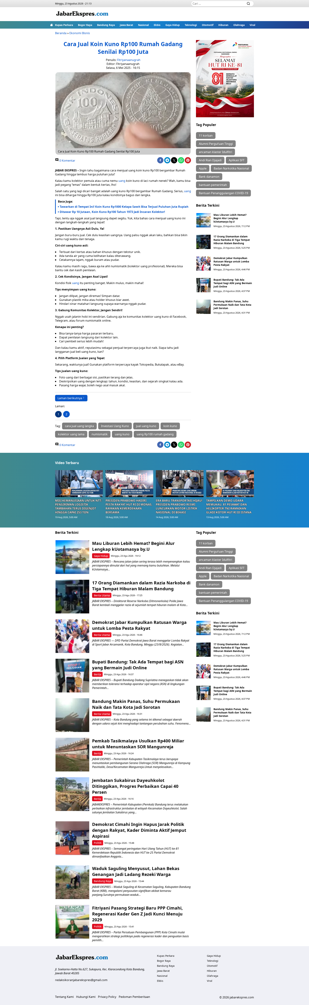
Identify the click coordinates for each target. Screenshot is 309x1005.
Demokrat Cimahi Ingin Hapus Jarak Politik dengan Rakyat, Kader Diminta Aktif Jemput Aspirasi (139, 830)
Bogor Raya (85, 25)
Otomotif (207, 25)
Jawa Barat (126, 25)
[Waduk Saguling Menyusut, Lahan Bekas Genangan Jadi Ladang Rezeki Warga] (72, 882)
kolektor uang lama (71, 434)
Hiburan (223, 25)
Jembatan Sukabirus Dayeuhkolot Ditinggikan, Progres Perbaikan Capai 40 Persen (135, 786)
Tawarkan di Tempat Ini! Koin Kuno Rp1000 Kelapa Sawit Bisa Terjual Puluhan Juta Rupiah (124, 207)
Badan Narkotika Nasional (231, 168)
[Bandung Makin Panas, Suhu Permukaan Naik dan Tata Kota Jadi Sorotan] (203, 307)
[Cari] (248, 3)
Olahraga (239, 25)
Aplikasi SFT (236, 160)
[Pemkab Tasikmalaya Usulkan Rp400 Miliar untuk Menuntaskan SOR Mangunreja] (72, 755)
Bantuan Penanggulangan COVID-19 (223, 193)
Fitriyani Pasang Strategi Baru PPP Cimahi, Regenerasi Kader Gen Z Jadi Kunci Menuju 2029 (137, 914)
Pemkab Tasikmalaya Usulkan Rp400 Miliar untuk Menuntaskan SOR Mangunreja (138, 744)
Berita (97, 674)
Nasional (143, 25)
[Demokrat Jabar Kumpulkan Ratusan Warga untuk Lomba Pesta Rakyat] (203, 263)
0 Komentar (67, 160)
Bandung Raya (106, 25)
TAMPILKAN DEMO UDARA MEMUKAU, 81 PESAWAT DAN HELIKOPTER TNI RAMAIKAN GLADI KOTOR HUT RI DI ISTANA (228, 506)
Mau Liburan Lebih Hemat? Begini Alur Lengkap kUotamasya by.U (230, 218)
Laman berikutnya (70, 398)
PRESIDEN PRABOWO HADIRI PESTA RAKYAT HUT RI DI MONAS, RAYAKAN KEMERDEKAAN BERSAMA (129, 506)
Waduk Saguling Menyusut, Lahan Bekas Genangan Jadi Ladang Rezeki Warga (135, 871)
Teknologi (191, 25)
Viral (252, 25)
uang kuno (122, 434)
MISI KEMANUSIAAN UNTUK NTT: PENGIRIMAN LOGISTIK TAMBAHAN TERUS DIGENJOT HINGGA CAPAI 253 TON (78, 506)
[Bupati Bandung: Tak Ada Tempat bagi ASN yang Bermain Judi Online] (203, 285)
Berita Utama (102, 595)
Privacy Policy (107, 997)
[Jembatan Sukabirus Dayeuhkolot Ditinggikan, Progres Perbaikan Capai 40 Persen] (72, 794)
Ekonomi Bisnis (79, 33)
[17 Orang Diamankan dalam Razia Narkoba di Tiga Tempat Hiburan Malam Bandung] (203, 242)
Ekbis (157, 25)
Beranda (61, 33)
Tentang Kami (64, 997)
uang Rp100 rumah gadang (155, 434)
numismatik (100, 434)
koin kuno (170, 426)
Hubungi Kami (85, 997)
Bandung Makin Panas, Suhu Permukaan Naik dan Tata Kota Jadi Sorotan (232, 305)
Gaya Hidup (172, 25)
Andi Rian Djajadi (210, 160)
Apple (203, 168)
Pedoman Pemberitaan (134, 997)
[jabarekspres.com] (82, 14)
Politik (98, 842)
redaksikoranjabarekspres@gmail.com (81, 980)
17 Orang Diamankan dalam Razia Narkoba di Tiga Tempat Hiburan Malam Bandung (232, 240)
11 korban (206, 135)
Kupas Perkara (64, 25)
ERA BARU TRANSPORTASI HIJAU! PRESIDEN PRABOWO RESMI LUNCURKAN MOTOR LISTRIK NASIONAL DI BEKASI (179, 506)
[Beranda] (51, 25)
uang (121, 181)
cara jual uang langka (79, 426)
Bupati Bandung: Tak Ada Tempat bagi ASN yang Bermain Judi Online (233, 283)
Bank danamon (209, 177)
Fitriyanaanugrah (128, 60)
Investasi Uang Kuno (115, 426)
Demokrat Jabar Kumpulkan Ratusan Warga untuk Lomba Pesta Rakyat (231, 261)
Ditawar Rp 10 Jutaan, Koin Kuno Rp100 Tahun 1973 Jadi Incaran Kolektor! (112, 212)
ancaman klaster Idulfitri (215, 152)
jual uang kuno (146, 426)
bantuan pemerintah (213, 185)
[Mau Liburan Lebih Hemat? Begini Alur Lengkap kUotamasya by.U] (203, 220)
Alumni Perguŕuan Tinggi (216, 144)
